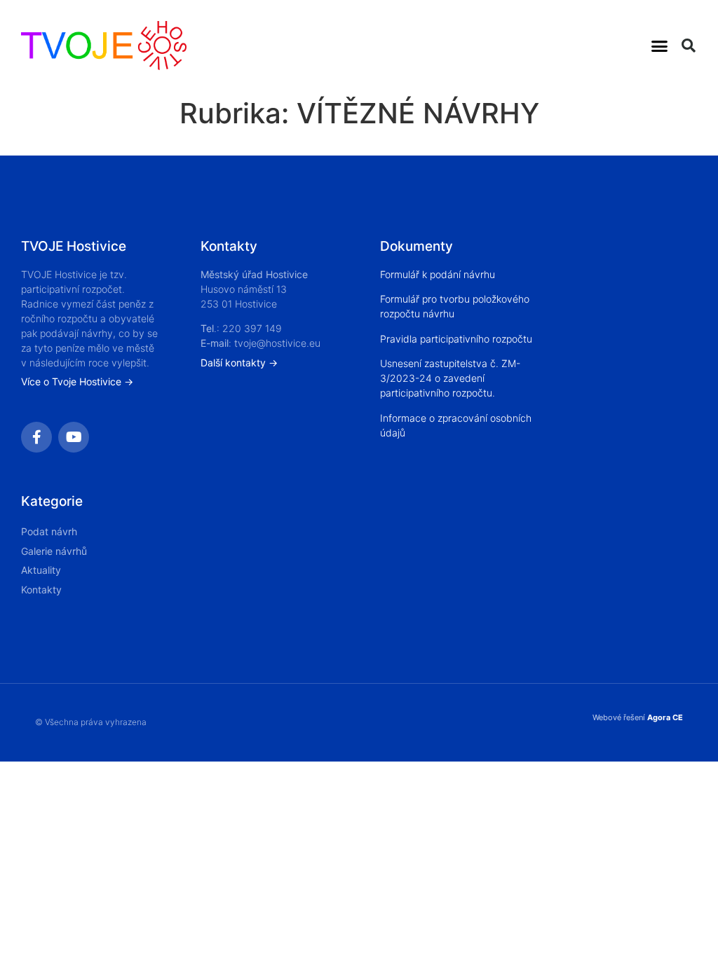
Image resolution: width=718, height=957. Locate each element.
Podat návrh (49, 531)
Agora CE (665, 717)
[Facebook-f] (36, 437)
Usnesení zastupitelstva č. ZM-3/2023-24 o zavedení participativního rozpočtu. (450, 378)
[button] (659, 45)
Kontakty (41, 589)
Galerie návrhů (54, 551)
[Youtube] (73, 437)
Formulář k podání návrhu (437, 274)
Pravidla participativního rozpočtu (456, 339)
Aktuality (41, 570)
